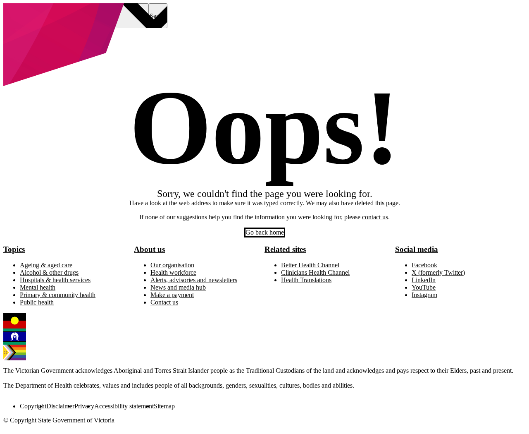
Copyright (33, 406)
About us (149, 249)
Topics (14, 249)
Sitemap (164, 406)
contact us (375, 217)
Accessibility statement (124, 406)
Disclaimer (60, 406)
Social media (416, 249)
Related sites (285, 249)
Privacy (84, 406)
